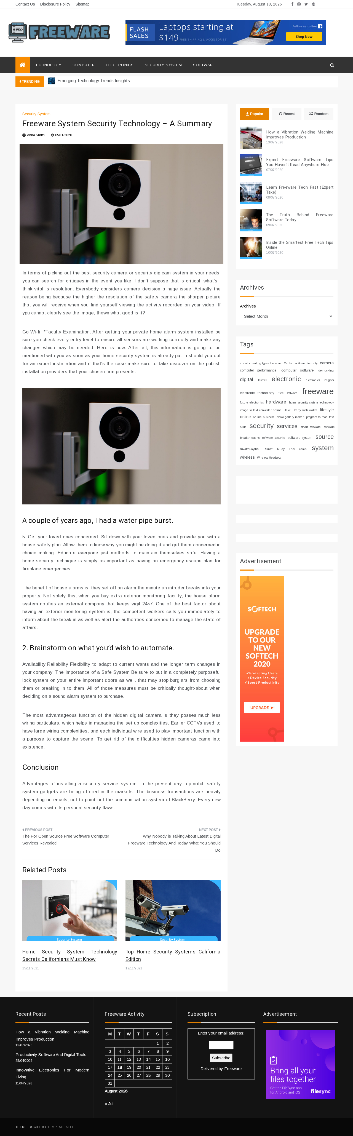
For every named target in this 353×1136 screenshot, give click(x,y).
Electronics (120, 65)
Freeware (233, 1068)
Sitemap (83, 4)
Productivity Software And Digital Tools (50, 1054)
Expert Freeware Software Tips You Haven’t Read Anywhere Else (300, 162)
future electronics (252, 402)
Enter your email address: (221, 1051)
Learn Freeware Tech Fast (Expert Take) (300, 189)
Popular (256, 114)
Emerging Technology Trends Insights (93, 80)
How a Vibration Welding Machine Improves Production (300, 134)
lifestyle (327, 410)
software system (300, 438)
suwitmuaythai (250, 449)
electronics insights (320, 380)
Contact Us (25, 4)
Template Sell (60, 1127)
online (245, 417)
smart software (311, 427)
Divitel (262, 380)
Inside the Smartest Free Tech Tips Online (300, 244)
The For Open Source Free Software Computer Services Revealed (65, 840)
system (323, 447)
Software (204, 65)
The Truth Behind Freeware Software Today (300, 217)
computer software (297, 370)
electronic (286, 379)
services (287, 426)
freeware (318, 391)
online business (263, 417)
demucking (326, 370)
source (324, 436)
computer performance (258, 370)
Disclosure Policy (55, 4)
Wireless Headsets (269, 457)
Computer (84, 65)
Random (321, 114)
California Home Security (300, 363)
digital (246, 379)
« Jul (109, 1103)
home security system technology (311, 402)
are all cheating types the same (261, 363)
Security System (163, 65)
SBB (243, 427)
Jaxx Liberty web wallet (300, 410)
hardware (276, 402)
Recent (289, 114)
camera (327, 362)
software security (273, 437)
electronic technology (257, 393)
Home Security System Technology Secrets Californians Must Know (69, 955)
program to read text (319, 417)
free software (288, 393)
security (262, 425)
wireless (247, 457)
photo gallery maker (290, 417)
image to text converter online (261, 410)
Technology (47, 65)
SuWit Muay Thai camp (285, 449)
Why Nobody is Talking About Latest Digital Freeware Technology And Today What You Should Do (174, 843)
